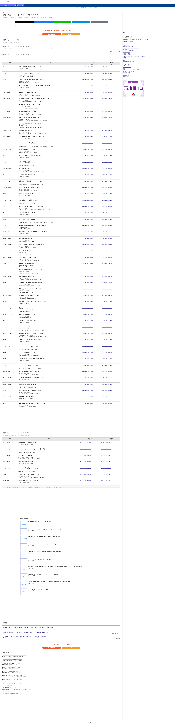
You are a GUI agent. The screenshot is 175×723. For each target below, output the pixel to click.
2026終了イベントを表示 (115, 59)
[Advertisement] (43, 419)
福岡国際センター (126, 72)
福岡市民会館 (125, 76)
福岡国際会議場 (126, 73)
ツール (22, 5)
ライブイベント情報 (4, 1)
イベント (2, 5)
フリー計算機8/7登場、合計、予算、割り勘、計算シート (88, 7)
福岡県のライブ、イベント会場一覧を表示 (12, 25)
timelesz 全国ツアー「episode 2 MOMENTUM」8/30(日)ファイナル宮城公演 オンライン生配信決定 (28, 627)
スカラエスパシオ (126, 52)
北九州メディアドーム (127, 58)
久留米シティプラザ (127, 54)
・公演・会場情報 (87, 66)
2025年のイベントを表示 (115, 51)
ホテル (18, 5)
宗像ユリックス (126, 65)
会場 (6, 5)
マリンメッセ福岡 (126, 53)
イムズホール (125, 49)
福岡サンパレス (126, 68)
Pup (15, 5)
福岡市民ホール (126, 75)
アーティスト (10, 5)
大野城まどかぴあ (126, 64)
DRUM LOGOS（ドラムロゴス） (129, 43)
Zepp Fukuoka (126, 45)
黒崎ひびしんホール (127, 78)
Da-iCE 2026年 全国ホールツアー (9, 687)
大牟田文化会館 (126, 62)
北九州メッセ (125, 57)
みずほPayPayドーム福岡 (128, 46)
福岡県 (4, 17)
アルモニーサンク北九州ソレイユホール (131, 48)
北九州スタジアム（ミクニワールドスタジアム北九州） (134, 56)
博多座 (124, 60)
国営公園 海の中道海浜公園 (128, 61)
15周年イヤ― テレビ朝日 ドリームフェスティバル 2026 (14, 655)
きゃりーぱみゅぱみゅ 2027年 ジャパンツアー (12, 663)
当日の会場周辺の (107, 66)
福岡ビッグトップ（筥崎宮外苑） (129, 71)
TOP (3, 12)
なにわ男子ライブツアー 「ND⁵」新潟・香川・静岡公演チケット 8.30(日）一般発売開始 (24, 637)
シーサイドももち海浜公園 (128, 50)
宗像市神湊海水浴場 (127, 67)
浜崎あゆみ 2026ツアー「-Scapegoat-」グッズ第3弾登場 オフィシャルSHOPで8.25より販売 (26, 632)
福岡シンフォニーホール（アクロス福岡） (131, 69)
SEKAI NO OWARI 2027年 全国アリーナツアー (12, 659)
